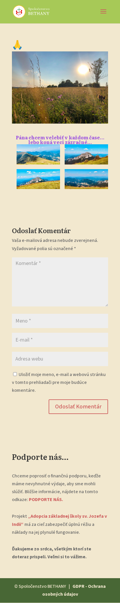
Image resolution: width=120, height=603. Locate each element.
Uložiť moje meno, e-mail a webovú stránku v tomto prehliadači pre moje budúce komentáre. (59, 382)
